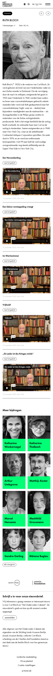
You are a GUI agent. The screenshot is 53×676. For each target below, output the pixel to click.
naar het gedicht (9, 163)
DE (33, 4)
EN (40, 4)
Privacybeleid (26, 661)
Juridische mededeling (26, 656)
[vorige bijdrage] (41, 13)
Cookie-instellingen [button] (26, 665)
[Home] (7, 4)
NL (37, 4)
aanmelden (10, 617)
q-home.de (26, 670)
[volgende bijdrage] (48, 13)
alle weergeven (9, 564)
